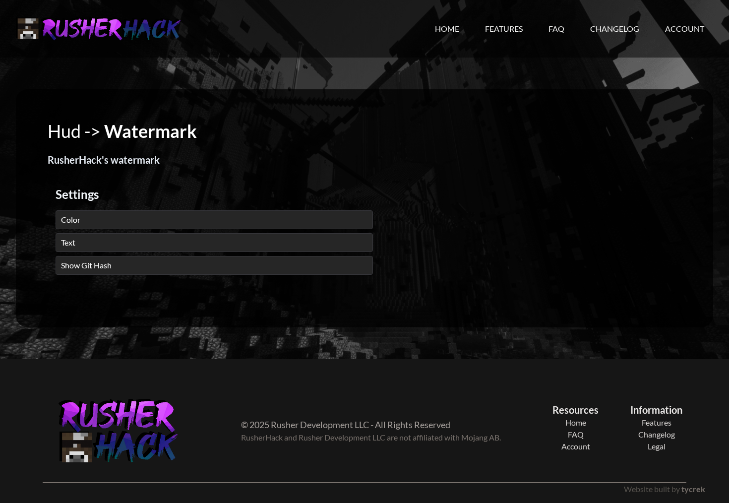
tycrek (693, 489)
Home (447, 28)
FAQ (556, 28)
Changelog (614, 28)
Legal (657, 446)
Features (504, 28)
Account (684, 28)
